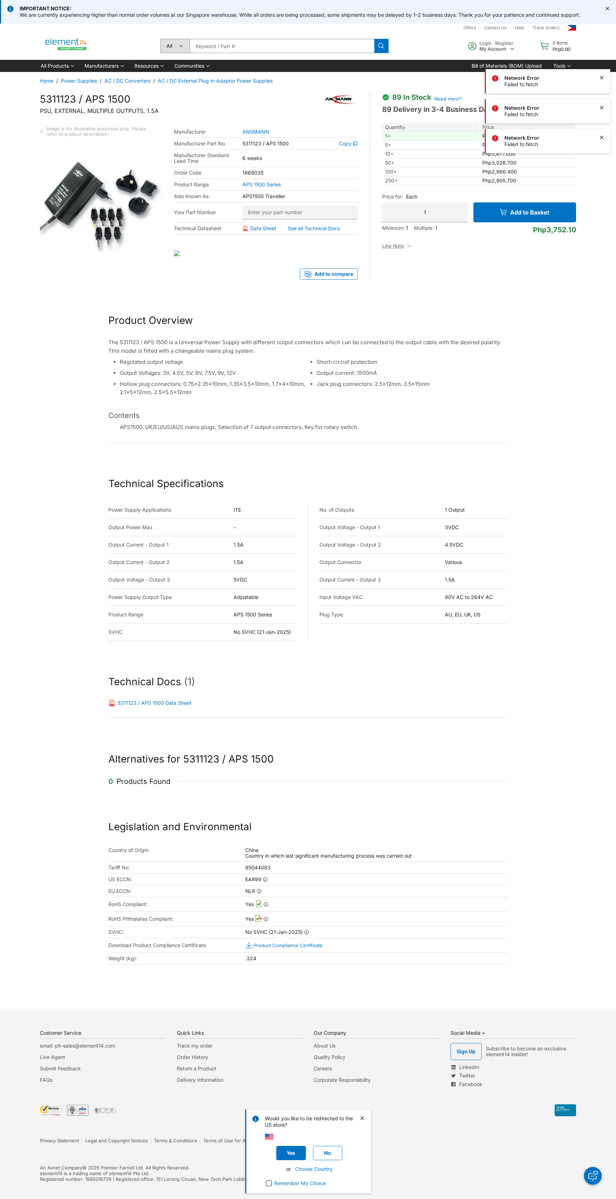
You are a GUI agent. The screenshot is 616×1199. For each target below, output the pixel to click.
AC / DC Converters (127, 81)
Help (519, 27)
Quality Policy (329, 1057)
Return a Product (196, 1068)
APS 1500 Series (261, 184)
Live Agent (52, 1057)
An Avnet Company (61, 1167)
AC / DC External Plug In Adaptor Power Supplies (215, 81)
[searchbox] (282, 46)
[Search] (381, 46)
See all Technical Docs (314, 228)
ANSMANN (255, 132)
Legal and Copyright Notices (116, 1140)
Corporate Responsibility (342, 1080)
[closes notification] (607, 8)
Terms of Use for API (226, 1140)
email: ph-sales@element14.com (77, 1046)
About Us (324, 1046)
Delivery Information (200, 1080)
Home (46, 81)
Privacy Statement (59, 1140)
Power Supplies (79, 81)
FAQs (46, 1080)
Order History (192, 1057)
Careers (323, 1068)
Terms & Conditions (175, 1140)
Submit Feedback (60, 1068)
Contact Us (495, 27)
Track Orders (546, 27)
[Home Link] (66, 46)
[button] (57, 66)
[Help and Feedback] (593, 1176)
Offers (469, 27)
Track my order (194, 1046)
